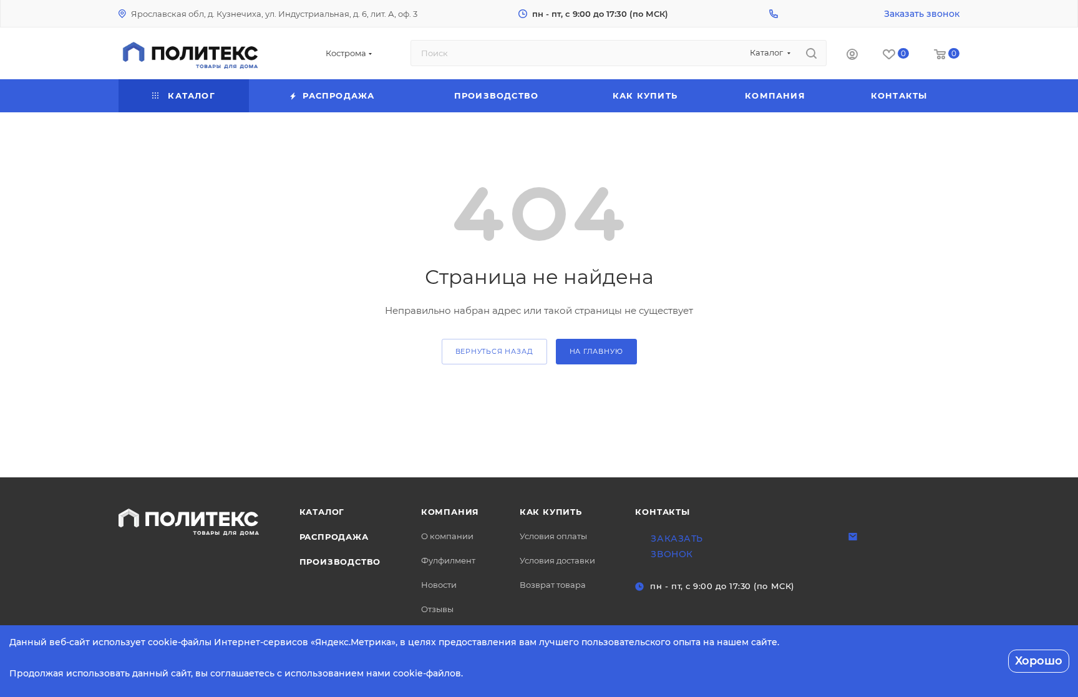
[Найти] (811, 53)
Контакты (662, 512)
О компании (447, 536)
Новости (439, 585)
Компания (450, 512)
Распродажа (334, 537)
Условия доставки (557, 560)
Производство (340, 562)
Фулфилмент (448, 560)
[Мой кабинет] (852, 56)
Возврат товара (553, 585)
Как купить (551, 512)
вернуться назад (494, 351)
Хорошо (1038, 661)
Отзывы (437, 609)
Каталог (322, 512)
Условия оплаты (553, 536)
